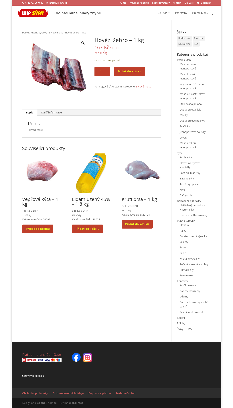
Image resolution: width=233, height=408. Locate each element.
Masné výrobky (39, 32)
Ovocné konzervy (190, 291)
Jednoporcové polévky (193, 132)
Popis (29, 112)
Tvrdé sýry (186, 157)
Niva (182, 189)
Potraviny (181, 13)
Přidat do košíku (129, 71)
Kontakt (177, 3)
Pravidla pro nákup (139, 3)
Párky (183, 230)
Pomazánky (186, 269)
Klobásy (184, 225)
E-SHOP (162, 13)
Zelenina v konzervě (191, 312)
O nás (123, 3)
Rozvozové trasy (161, 3)
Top (196, 43)
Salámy (184, 241)
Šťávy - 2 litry (184, 329)
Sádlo (183, 253)
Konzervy (182, 281)
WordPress (76, 403)
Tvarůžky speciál (189, 184)
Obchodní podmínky (35, 393)
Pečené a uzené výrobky (194, 264)
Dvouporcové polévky (192, 120)
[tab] (29, 112)
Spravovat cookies (33, 375)
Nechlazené (184, 43)
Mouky (184, 115)
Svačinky (185, 126)
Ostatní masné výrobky (193, 236)
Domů (25, 32)
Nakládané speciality (189, 201)
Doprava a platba (99, 393)
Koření (181, 317)
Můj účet (189, 3)
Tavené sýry (187, 178)
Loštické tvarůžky (190, 173)
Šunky (183, 247)
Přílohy (181, 323)
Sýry (179, 153)
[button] (83, 43)
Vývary (183, 137)
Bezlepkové (184, 38)
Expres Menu (200, 13)
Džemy (184, 296)
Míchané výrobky (190, 258)
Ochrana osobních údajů (68, 393)
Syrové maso (56, 32)
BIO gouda (186, 195)
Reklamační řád (125, 393)
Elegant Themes (46, 403)
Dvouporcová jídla (190, 109)
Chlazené (199, 38)
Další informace (51, 112)
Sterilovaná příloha (191, 104)
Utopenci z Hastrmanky (193, 215)
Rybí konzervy (188, 285)
